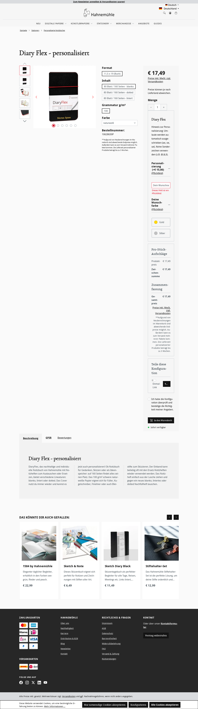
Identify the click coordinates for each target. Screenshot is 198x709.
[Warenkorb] (176, 12)
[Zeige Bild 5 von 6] (71, 125)
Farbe (106, 118)
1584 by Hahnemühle (37, 566)
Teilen (167, 383)
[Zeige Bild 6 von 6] (75, 125)
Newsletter (66, 648)
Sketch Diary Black (118, 566)
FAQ (104, 648)
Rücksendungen (109, 658)
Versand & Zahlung (110, 653)
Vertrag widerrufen (156, 635)
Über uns (65, 623)
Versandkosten (69, 696)
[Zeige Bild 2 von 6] (58, 125)
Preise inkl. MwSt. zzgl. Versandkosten (159, 80)
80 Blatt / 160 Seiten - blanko (119, 86)
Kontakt (64, 653)
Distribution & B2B (69, 638)
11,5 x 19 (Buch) (112, 73)
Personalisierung (157, 166)
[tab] (30, 438)
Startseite (23, 30)
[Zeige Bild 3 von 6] (62, 125)
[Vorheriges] (35, 97)
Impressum (107, 623)
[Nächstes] (92, 97)
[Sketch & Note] (80, 543)
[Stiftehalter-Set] (162, 543)
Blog (63, 643)
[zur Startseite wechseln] (99, 13)
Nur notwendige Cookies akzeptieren (105, 704)
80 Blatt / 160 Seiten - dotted (118, 92)
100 (106, 110)
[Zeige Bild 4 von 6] (67, 125)
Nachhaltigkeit (67, 628)
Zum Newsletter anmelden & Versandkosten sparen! (99, 1)
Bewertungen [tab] (64, 437)
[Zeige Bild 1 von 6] (53, 125)
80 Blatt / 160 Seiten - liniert (118, 98)
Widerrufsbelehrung (111, 643)
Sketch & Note (74, 566)
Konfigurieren (138, 704)
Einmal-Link (156, 385)
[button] (160, 168)
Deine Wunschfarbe (156, 202)
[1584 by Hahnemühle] (39, 543)
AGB (104, 628)
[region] (57, 97)
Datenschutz (107, 633)
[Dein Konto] (170, 12)
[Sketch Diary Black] (121, 543)
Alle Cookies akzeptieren (165, 704)
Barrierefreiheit (109, 638)
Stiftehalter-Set (156, 566)
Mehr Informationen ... (54, 706)
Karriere (64, 633)
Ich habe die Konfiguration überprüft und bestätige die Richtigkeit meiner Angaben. (162, 404)
